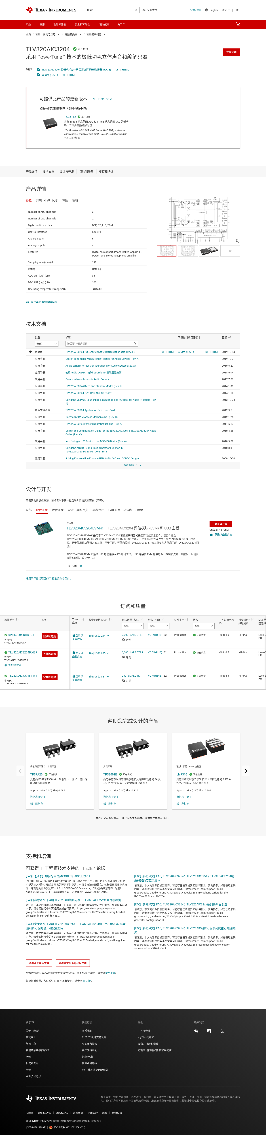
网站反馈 (117, 1113)
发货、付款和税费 (148, 1043)
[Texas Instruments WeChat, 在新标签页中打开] (196, 1032)
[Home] (51, 10)
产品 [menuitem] (28, 24)
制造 (28, 1069)
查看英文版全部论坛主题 (73, 963)
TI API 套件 (144, 1030)
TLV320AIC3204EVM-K (85, 528)
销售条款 (78, 1113)
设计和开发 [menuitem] (59, 24)
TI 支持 (87, 980)
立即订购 (231, 52)
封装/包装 (87, 1056)
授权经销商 (165, 1050)
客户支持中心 (89, 1050)
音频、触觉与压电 (45, 34)
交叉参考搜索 (89, 1043)
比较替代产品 (104, 99)
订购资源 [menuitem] (104, 24)
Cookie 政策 (44, 1113)
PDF (116, 69)
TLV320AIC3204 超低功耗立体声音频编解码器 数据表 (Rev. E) (76, 69)
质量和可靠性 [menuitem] (82, 24)
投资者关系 (32, 1063)
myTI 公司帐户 (146, 1037)
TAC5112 (70, 117)
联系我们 (87, 1030)
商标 (104, 1113)
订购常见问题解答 (148, 1050)
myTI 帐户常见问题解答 (95, 1069)
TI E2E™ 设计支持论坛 (94, 1037)
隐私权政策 (62, 1113)
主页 (28, 34)
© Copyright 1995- (39, 1120)
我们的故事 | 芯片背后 (38, 1050)
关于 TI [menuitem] (121, 24)
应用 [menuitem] (42, 24)
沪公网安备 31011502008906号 (69, 1127)
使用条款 (110, 972)
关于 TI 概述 (32, 1030)
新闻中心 (31, 1043)
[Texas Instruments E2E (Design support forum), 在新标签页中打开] (209, 1032)
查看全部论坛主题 (39, 963)
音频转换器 (71, 34)
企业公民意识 (33, 1076)
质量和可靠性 (90, 1063)
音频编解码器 (94, 34)
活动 (28, 1056)
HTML (125, 69)
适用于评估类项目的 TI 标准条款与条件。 (49, 578)
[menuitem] (237, 24)
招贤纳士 (31, 1037)
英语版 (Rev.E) (50, 75)
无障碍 (29, 1113)
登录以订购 (221, 524)
